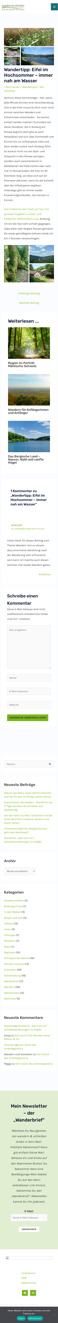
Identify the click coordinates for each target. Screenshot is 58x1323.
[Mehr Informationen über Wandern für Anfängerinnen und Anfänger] (29, 389)
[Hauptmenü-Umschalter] (54, 6)
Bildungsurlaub (13, 906)
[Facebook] (25, 1293)
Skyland (9, 1025)
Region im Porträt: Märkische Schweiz (22, 364)
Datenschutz (29, 1282)
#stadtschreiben (14, 900)
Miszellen (9, 940)
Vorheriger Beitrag (29, 293)
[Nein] (54, 1314)
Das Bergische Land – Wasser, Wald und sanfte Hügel (26, 459)
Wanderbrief (11, 981)
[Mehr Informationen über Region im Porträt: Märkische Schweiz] (29, 342)
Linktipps (9, 935)
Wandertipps (29, 86)
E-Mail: (29, 1211)
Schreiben (10, 969)
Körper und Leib (13, 917)
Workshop (10, 998)
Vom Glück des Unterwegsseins (34, 1063)
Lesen (7, 929)
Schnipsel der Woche (16, 958)
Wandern (9, 986)
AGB (23, 1277)
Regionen (9, 952)
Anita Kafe (16, 525)
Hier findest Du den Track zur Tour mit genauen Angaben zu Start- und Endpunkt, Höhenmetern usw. (26, 213)
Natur (7, 946)
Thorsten (9, 1044)
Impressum (28, 1273)
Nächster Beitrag (29, 302)
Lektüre (8, 923)
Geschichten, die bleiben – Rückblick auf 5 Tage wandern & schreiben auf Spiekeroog (28, 806)
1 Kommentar (12, 86)
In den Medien (12, 911)
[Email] (33, 1293)
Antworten (45, 574)
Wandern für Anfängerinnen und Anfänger (28, 411)
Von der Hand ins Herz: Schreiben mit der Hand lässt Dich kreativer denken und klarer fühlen (28, 819)
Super (21, 1318)
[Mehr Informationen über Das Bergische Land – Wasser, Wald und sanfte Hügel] (29, 436)
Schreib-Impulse (14, 963)
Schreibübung (12, 975)
